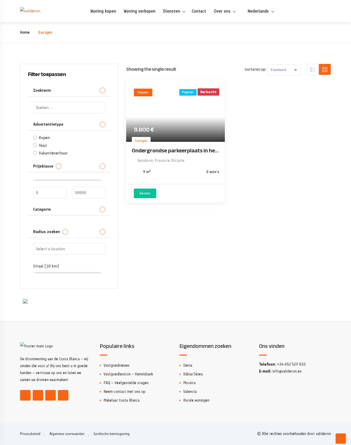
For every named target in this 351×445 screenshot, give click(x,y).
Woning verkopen (139, 11)
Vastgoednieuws (117, 365)
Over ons (222, 11)
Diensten (171, 11)
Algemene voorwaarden (66, 434)
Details (145, 193)
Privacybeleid (30, 434)
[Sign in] (326, 11)
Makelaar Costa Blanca (122, 400)
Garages (141, 140)
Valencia (190, 391)
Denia (187, 365)
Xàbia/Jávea (193, 374)
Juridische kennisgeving (111, 434)
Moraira (189, 383)
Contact (199, 11)
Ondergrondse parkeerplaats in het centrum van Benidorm (174, 150)
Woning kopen (103, 11)
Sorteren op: (255, 69)
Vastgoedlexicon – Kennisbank (128, 374)
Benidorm (145, 160)
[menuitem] (257, 11)
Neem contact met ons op (124, 391)
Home (25, 32)
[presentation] (69, 107)
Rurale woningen (196, 400)
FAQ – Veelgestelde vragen (126, 383)
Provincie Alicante (169, 160)
